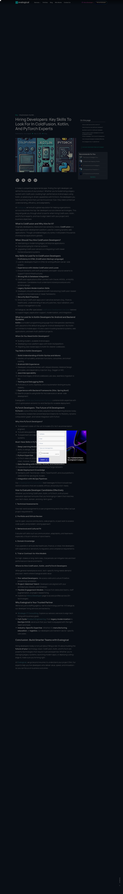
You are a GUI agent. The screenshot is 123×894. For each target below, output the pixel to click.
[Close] (85, 432)
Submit (43, 460)
